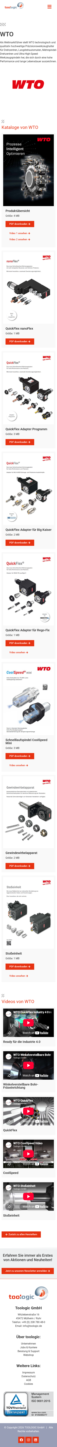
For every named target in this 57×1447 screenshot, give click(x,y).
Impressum (28, 1372)
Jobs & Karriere (28, 1347)
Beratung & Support (28, 1351)
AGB (28, 1380)
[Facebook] (21, 1440)
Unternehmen (28, 1343)
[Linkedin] (35, 1440)
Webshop (28, 1355)
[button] (49, 6)
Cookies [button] (28, 1383)
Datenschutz (29, 1376)
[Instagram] (28, 1440)
